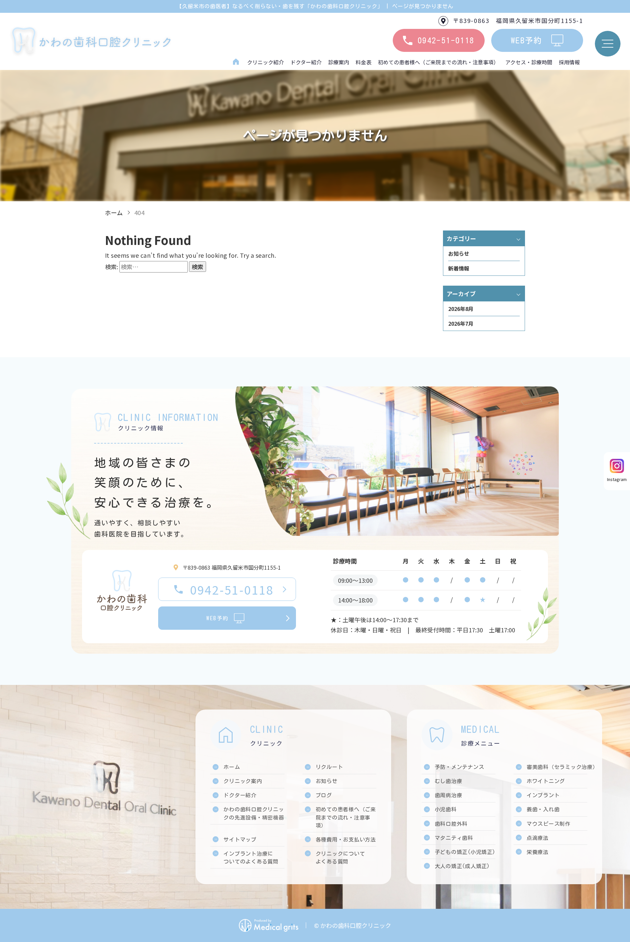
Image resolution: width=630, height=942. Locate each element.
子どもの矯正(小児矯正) (465, 852)
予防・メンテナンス (459, 767)
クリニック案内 (242, 781)
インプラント (543, 795)
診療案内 (338, 62)
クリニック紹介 (265, 62)
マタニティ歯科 (454, 838)
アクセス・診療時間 (528, 62)
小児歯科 (446, 809)
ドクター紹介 (306, 62)
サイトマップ (240, 839)
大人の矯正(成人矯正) (462, 866)
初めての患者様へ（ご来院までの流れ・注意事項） (438, 62)
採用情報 (569, 62)
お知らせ (458, 253)
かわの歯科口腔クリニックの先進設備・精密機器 (253, 813)
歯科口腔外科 (451, 823)
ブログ (324, 795)
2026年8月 (460, 309)
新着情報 (458, 268)
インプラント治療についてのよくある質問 (251, 857)
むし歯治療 (448, 781)
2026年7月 (460, 323)
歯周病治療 (448, 795)
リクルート (329, 767)
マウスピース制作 (549, 823)
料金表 (363, 62)
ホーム (236, 62)
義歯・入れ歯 (543, 809)
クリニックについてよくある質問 (340, 857)
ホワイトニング (546, 781)
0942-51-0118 (232, 589)
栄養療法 (538, 852)
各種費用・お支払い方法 (346, 839)
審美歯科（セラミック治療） (562, 767)
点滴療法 (538, 838)
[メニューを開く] (608, 44)
